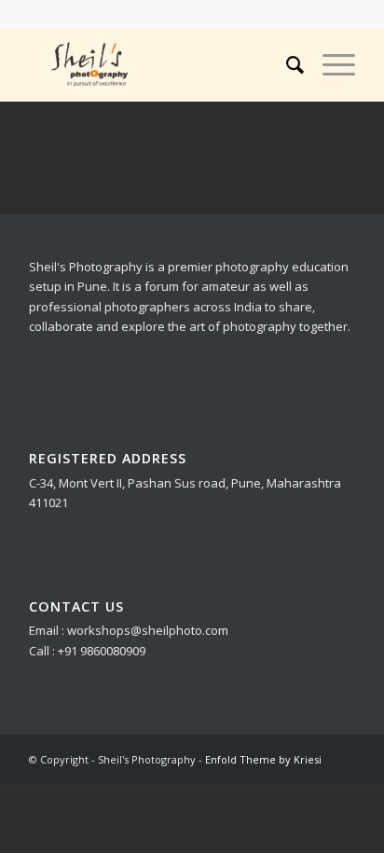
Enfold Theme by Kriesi (263, 759)
